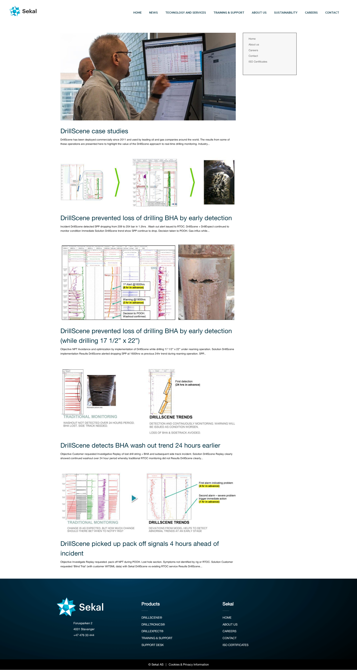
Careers (311, 13)
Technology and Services (185, 13)
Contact (332, 13)
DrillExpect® (152, 631)
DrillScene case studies (94, 131)
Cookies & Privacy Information (189, 664)
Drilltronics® (153, 624)
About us (259, 13)
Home (137, 13)
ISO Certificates (258, 61)
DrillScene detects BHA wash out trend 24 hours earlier (140, 445)
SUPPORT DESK (152, 645)
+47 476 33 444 (83, 635)
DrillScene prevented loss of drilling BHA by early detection (146, 217)
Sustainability (286, 13)
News (153, 13)
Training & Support (228, 13)
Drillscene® (151, 617)
